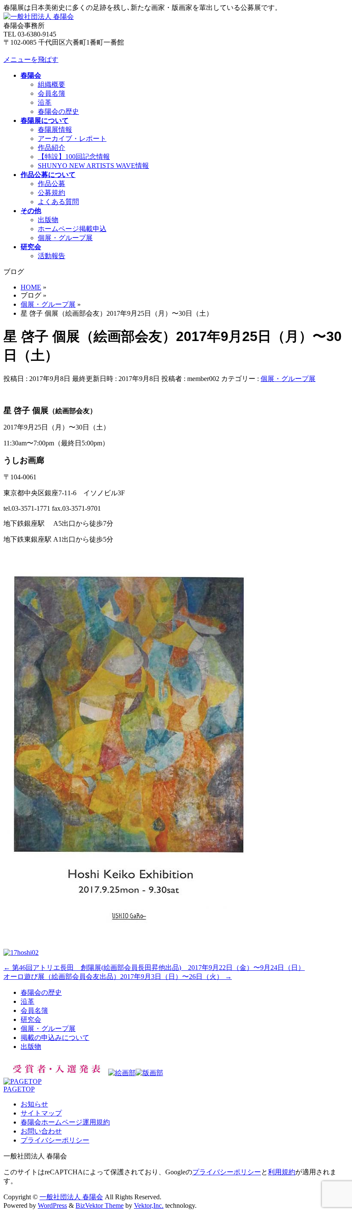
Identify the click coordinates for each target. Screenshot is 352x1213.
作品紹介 (51, 147)
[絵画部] (122, 1072)
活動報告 (51, 255)
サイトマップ (41, 1113)
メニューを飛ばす (30, 59)
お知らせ (34, 1104)
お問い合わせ (41, 1131)
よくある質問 (58, 201)
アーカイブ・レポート (72, 138)
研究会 (31, 1019)
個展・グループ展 (65, 237)
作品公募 (51, 183)
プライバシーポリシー (55, 1140)
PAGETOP (19, 1089)
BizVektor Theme (100, 1205)
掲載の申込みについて (55, 1037)
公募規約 (51, 192)
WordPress (52, 1205)
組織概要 (51, 84)
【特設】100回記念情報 (74, 156)
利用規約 (281, 1172)
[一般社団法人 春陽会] (38, 16)
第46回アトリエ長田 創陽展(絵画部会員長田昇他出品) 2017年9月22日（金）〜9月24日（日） (154, 967)
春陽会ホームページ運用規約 (65, 1122)
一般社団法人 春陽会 (71, 1197)
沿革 (45, 102)
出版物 (48, 219)
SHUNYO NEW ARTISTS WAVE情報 (93, 165)
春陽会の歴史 (58, 111)
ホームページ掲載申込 (72, 228)
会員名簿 (51, 93)
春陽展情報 (55, 129)
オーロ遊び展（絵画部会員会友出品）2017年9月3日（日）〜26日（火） (117, 976)
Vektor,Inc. (149, 1205)
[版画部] (149, 1072)
